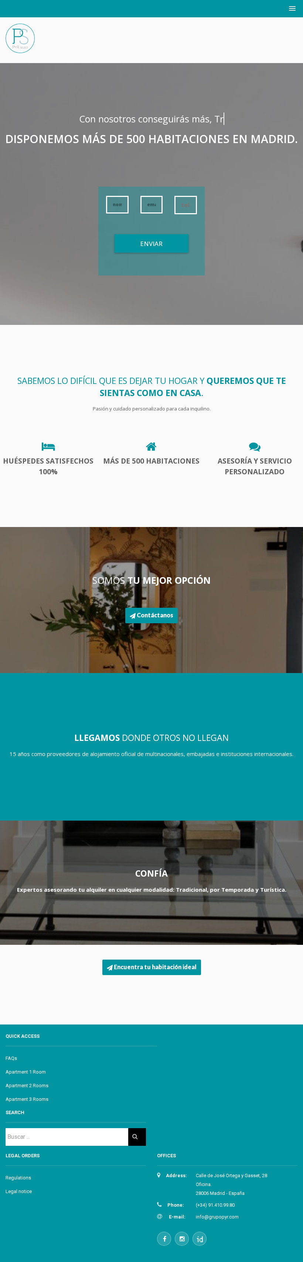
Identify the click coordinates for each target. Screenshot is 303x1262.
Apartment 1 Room (26, 1072)
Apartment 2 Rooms (27, 1085)
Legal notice (19, 1191)
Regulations (18, 1177)
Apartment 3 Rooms (27, 1099)
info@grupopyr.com (217, 1217)
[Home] (20, 46)
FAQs (11, 1058)
